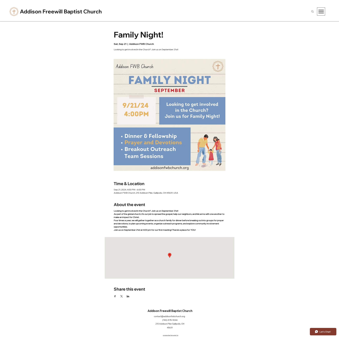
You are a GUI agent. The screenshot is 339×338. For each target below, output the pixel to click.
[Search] (312, 11)
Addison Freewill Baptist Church (61, 11)
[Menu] (321, 11)
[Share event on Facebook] (115, 296)
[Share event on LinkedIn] (128, 296)
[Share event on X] (121, 296)
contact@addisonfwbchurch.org (169, 316)
